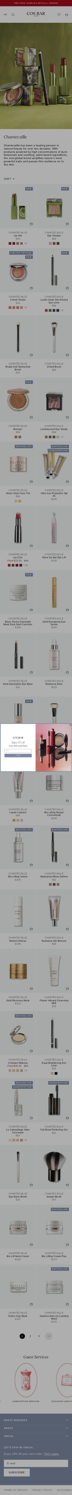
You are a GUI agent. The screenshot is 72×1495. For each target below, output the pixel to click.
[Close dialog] (70, 725)
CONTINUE (18, 755)
